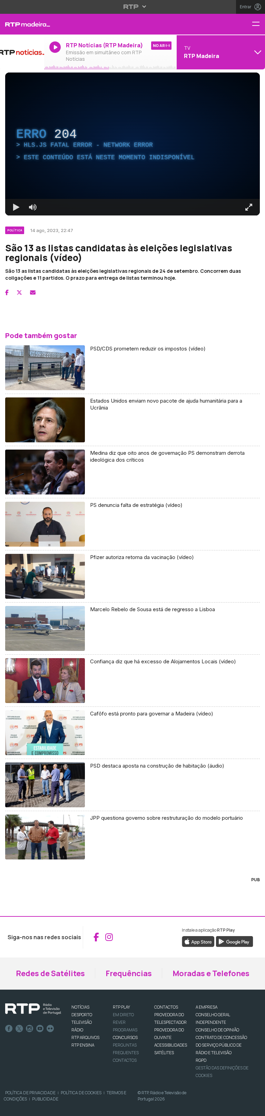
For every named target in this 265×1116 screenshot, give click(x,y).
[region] (132, 558)
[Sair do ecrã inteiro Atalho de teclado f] (254, 1107)
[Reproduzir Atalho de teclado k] (11, 1107)
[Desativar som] (27, 1107)
